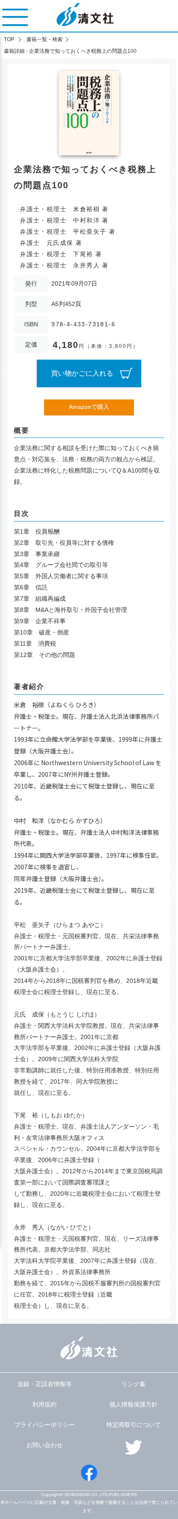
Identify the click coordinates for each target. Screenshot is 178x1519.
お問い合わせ (44, 1445)
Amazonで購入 (89, 406)
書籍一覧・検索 (44, 39)
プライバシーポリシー (44, 1424)
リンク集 (133, 1384)
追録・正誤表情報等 (44, 1384)
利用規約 (44, 1404)
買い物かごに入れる (82, 373)
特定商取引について (133, 1424)
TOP (9, 39)
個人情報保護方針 (133, 1404)
